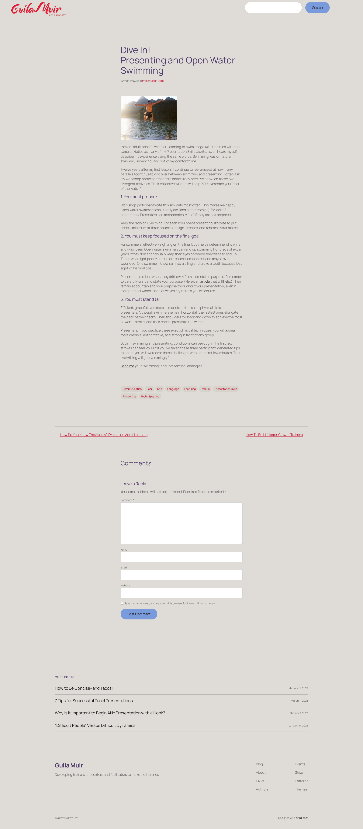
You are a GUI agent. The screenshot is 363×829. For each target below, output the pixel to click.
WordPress (302, 818)
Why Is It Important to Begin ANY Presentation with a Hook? (110, 713)
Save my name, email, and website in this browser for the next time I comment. (170, 603)
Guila (136, 81)
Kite (159, 389)
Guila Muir (69, 765)
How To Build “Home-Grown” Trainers (274, 434)
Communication (132, 389)
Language (173, 389)
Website (125, 585)
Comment (127, 500)
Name (125, 549)
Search (317, 7)
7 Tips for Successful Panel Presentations (94, 700)
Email (125, 567)
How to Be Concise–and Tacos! (84, 688)
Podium (205, 389)
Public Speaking (150, 396)
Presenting (129, 396)
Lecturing (190, 389)
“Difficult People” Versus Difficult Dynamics (95, 725)
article (205, 281)
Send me (127, 366)
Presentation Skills (153, 81)
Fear (149, 389)
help (226, 281)
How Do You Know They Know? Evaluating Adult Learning (104, 434)
